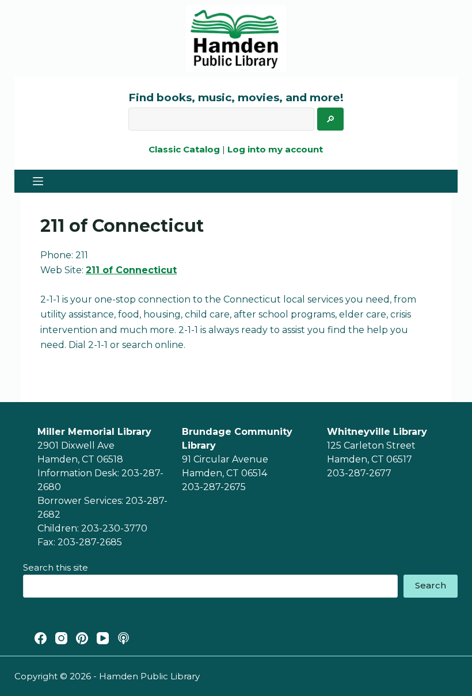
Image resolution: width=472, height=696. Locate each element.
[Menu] (38, 181)
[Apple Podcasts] (123, 638)
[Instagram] (61, 638)
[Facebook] (41, 638)
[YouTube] (103, 638)
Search (430, 585)
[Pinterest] (82, 638)
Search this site (55, 567)
